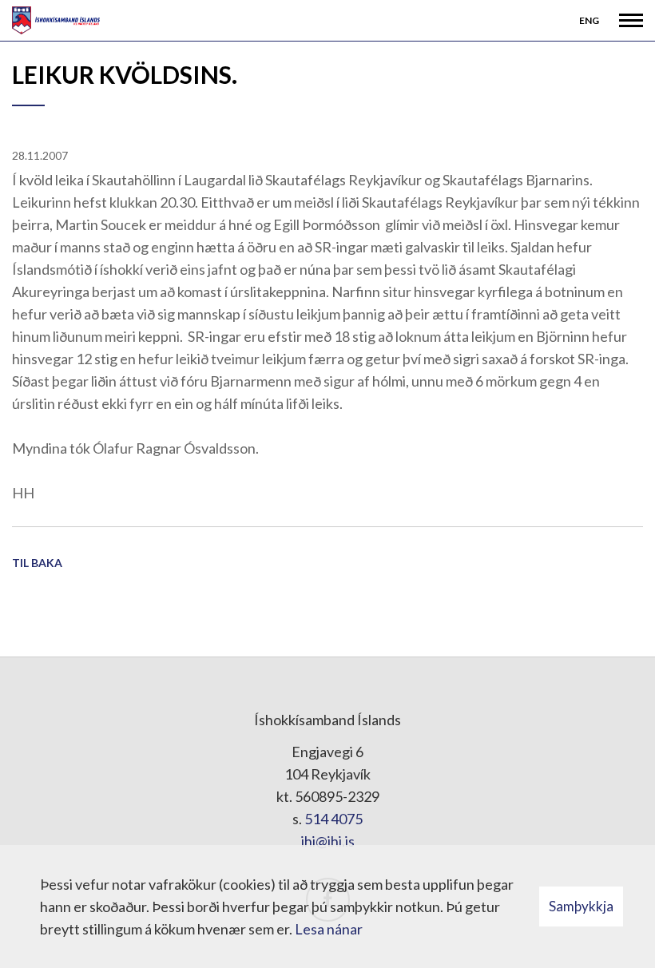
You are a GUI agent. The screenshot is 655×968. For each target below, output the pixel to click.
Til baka (37, 562)
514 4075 (333, 818)
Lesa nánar (329, 929)
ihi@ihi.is (328, 841)
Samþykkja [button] (581, 906)
